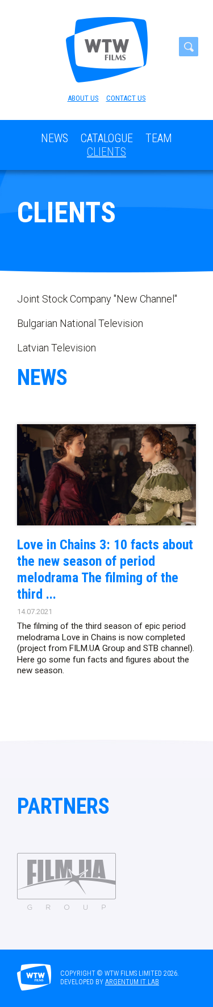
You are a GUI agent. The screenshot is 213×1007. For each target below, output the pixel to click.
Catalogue (107, 138)
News (54, 138)
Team (158, 138)
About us (83, 98)
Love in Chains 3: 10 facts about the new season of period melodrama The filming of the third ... (105, 569)
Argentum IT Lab (132, 982)
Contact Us (126, 98)
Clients (106, 152)
